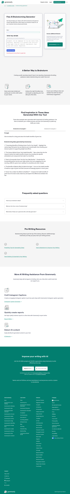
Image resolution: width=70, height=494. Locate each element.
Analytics (38, 441)
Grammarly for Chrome (9, 414)
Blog (21, 424)
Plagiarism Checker (40, 402)
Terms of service (55, 423)
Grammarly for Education (25, 410)
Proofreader (38, 466)
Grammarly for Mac (8, 408)
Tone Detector (39, 425)
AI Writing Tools (39, 423)
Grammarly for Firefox (9, 418)
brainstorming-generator (21, 5)
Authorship (38, 445)
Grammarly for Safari (8, 416)
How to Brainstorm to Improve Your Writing (47, 247)
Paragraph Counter (40, 432)
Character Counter (40, 430)
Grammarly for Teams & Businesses (25, 405)
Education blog (23, 428)
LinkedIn (8, 485)
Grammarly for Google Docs (9, 426)
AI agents (38, 404)
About (53, 402)
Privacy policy (55, 421)
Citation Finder (39, 448)
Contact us (6, 476)
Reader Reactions (39, 452)
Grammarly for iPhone (9, 431)
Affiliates (54, 414)
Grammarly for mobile (9, 428)
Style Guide (38, 436)
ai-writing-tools (10, 5)
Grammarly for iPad (8, 433)
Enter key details (12, 36)
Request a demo (44, 2)
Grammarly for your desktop (8, 403)
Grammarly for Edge (8, 420)
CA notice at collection (56, 429)
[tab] (19, 129)
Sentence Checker (40, 459)
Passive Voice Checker (40, 464)
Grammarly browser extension (8, 411)
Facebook (8, 478)
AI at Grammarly (23, 415)
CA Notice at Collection (41, 374)
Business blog (23, 431)
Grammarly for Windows (9, 406)
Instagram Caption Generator (12, 301)
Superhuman (56, 400)
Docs (5, 400)
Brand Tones (38, 443)
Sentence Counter (40, 434)
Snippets (38, 439)
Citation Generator (40, 411)
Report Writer (8, 319)
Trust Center (54, 418)
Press (53, 411)
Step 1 (8, 30)
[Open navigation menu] (67, 2)
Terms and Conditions (37, 373)
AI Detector (7, 336)
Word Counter (39, 427)
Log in (50, 2)
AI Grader (38, 450)
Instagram (8, 480)
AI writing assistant (24, 419)
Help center (6, 473)
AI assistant (22, 412)
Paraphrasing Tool (40, 416)
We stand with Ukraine (56, 405)
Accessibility (54, 433)
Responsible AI (55, 407)
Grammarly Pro (23, 402)
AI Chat (37, 420)
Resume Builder (39, 454)
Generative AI (23, 417)
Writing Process (23, 422)
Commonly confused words (24, 434)
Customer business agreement (56, 426)
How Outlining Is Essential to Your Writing (15, 256)
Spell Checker (39, 457)
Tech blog (22, 426)
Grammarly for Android (9, 435)
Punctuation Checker (40, 461)
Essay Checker (39, 414)
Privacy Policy (47, 373)
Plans (21, 400)
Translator (38, 418)
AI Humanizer (39, 409)
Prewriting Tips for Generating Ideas (14, 247)
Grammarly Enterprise (25, 408)
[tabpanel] (35, 155)
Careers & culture (55, 409)
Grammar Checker (40, 400)
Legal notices (55, 435)
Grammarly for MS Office (9, 423)
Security (53, 431)
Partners (54, 416)
